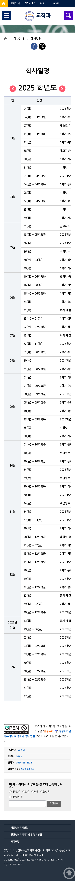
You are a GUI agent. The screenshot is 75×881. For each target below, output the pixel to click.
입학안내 (15, 3)
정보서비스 (30, 3)
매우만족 (16, 792)
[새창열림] (4, 3)
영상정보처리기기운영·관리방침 (26, 834)
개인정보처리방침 (19, 828)
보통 (36, 792)
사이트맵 (15, 841)
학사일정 (36, 38)
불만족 (46, 792)
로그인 (56, 3)
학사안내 (18, 38)
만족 (27, 792)
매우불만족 (17, 797)
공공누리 (48, 731)
